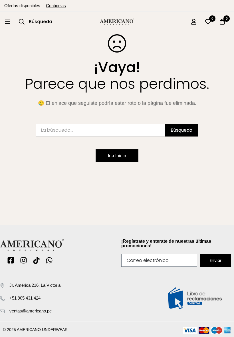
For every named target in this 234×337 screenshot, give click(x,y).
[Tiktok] (36, 260)
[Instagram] (23, 260)
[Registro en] (194, 22)
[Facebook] (10, 260)
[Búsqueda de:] (117, 130)
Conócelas (56, 5)
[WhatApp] (49, 260)
